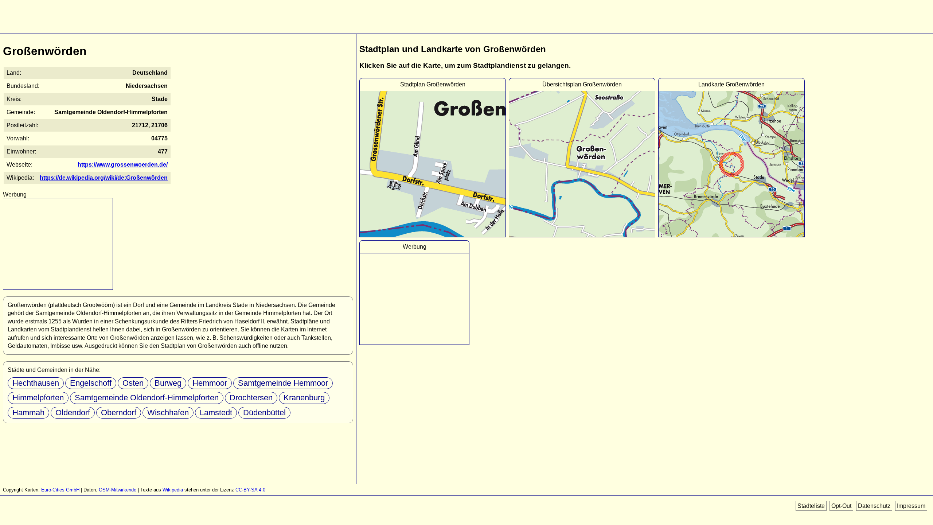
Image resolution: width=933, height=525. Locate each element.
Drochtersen (251, 397)
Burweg (168, 383)
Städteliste (811, 506)
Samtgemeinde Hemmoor (283, 383)
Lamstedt (216, 412)
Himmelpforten (38, 397)
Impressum (911, 506)
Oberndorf (118, 412)
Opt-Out (841, 506)
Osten (133, 383)
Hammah (28, 412)
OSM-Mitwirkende (117, 490)
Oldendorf (72, 412)
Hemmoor (209, 383)
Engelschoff (91, 383)
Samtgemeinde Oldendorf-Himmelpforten (147, 397)
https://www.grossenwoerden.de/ (123, 165)
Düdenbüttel (264, 412)
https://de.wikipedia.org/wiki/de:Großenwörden (104, 178)
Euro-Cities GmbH (60, 490)
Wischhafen (168, 412)
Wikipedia (173, 490)
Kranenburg (304, 397)
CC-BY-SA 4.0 (250, 490)
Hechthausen (35, 383)
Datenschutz (874, 506)
